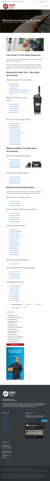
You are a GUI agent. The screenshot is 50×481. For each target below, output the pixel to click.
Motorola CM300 (14, 294)
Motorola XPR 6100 (15, 213)
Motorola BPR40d (14, 84)
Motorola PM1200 (14, 298)
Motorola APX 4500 (15, 179)
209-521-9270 (21, 1)
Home (36, 1)
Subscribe (44, 420)
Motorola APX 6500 (15, 181)
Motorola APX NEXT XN (16, 133)
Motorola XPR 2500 (15, 164)
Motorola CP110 (14, 229)
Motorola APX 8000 (15, 142)
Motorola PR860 (14, 252)
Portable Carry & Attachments (15, 327)
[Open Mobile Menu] (46, 6)
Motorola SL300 (14, 88)
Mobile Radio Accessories (14, 339)
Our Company (7, 421)
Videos (25, 307)
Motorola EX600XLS (15, 244)
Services (6, 417)
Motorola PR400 (14, 250)
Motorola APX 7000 (15, 203)
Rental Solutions (7, 425)
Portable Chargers (12, 329)
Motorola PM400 (14, 296)
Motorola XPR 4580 (15, 278)
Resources (28, 304)
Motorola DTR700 (14, 110)
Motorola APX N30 (14, 123)
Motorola (22, 22)
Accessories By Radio (13, 341)
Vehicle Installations (8, 423)
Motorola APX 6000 (15, 138)
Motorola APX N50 (14, 125)
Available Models (15, 307)
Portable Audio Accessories (15, 317)
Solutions (6, 416)
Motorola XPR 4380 (15, 274)
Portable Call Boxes (13, 325)
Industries (6, 419)
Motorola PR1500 (14, 254)
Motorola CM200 (14, 292)
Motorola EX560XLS (15, 242)
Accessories (15, 22)
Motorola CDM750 (14, 290)
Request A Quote (15, 344)
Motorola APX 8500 (15, 183)
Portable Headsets (12, 335)
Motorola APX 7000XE (15, 205)
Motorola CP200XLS (15, 235)
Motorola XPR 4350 (15, 271)
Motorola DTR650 (14, 237)
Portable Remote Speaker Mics (15, 337)
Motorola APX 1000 (15, 201)
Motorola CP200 (14, 233)
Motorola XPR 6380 (15, 217)
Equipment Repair (8, 427)
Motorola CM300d (14, 162)
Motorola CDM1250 (15, 286)
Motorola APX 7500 (15, 264)
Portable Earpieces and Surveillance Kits (13, 332)
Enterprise (9, 22)
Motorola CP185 (14, 108)
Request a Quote (43, 1)
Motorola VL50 (14, 112)
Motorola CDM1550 (15, 288)
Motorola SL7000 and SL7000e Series (19, 90)
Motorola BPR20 (14, 104)
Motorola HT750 (14, 246)
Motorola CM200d (14, 159)
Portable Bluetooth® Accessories (13, 322)
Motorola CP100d (14, 86)
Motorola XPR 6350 (15, 215)
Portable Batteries (12, 319)
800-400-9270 (10, 1)
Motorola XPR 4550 (15, 276)
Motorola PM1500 (14, 300)
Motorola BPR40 (14, 106)
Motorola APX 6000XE (15, 140)
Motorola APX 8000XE (15, 144)
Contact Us (6, 429)
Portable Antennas (12, 315)
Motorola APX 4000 (15, 136)
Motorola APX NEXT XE (16, 131)
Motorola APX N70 (14, 127)
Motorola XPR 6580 (15, 221)
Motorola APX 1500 (15, 177)
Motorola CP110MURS (15, 231)
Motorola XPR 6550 (15, 219)
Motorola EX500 (14, 240)
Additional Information (16, 304)
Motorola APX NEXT (15, 129)
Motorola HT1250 (14, 248)
